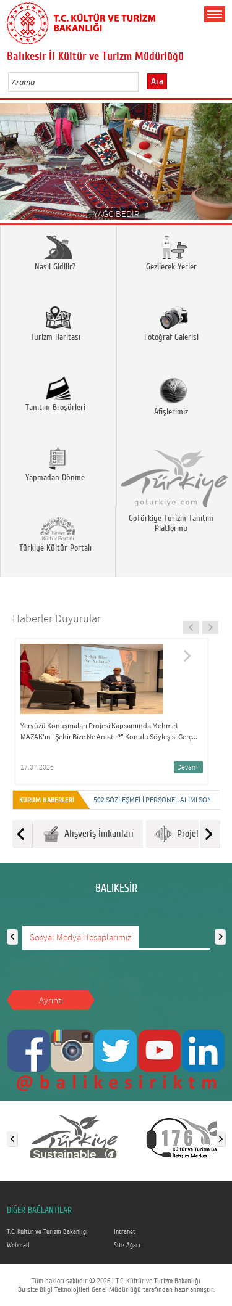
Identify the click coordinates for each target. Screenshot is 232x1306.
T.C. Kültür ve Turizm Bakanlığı (47, 1232)
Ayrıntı (51, 1000)
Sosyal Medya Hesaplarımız (80, 937)
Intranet (124, 1232)
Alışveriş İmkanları (96, 833)
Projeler (189, 833)
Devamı (188, 766)
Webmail (18, 1245)
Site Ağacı (127, 1245)
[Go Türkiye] (74, 1136)
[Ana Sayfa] (81, 21)
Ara (157, 81)
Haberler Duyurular (56, 618)
